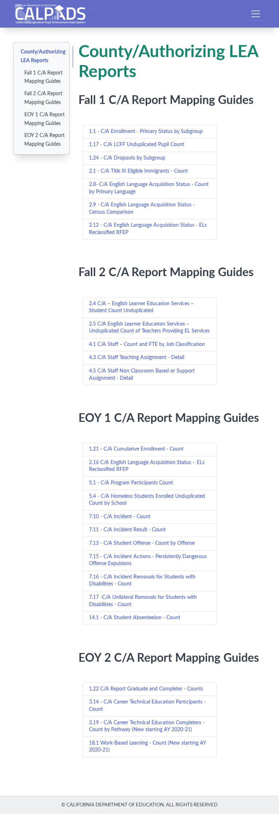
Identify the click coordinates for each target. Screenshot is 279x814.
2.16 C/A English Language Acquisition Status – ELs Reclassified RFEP (147, 466)
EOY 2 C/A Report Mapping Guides (44, 140)
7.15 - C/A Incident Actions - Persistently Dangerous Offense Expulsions (148, 560)
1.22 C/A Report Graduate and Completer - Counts (146, 689)
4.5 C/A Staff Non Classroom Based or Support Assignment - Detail (142, 374)
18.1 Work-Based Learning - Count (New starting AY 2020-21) (147, 747)
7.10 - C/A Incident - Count (119, 516)
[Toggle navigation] (256, 14)
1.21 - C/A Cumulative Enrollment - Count (136, 449)
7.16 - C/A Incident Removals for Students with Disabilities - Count (142, 581)
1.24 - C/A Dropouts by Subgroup (127, 158)
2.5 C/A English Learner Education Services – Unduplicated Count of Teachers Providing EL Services (149, 328)
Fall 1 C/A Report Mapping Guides (43, 77)
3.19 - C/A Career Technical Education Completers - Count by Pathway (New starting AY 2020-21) (147, 726)
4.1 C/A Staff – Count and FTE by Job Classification (147, 344)
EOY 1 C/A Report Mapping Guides (44, 119)
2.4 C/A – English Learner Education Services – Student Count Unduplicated (141, 307)
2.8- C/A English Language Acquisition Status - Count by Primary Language (149, 188)
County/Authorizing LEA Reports (43, 56)
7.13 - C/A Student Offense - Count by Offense (142, 543)
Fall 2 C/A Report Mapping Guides (43, 98)
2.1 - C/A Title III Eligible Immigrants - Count (138, 171)
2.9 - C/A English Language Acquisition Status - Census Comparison (142, 208)
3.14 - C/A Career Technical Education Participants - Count (147, 706)
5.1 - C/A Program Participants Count (131, 482)
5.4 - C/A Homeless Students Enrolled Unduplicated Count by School (147, 500)
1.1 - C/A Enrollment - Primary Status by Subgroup (146, 131)
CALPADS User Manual (56, 13)
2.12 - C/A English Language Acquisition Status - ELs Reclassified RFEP (148, 229)
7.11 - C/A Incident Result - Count (127, 529)
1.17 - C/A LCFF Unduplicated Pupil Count (136, 144)
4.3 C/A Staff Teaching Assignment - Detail (136, 357)
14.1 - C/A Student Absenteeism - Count (134, 617)
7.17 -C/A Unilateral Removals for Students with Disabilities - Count (143, 601)
